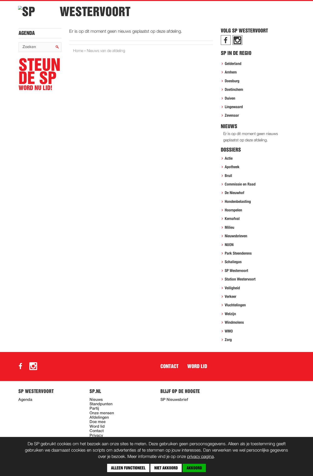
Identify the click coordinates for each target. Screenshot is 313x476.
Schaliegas (233, 262)
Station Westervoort (240, 279)
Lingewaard (234, 107)
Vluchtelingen (235, 305)
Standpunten (100, 404)
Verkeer (230, 297)
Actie (229, 158)
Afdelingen (99, 418)
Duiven (230, 98)
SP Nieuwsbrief (174, 400)
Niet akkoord (166, 468)
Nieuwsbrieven (236, 236)
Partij (94, 409)
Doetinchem (234, 90)
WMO (229, 331)
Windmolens (234, 322)
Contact (169, 366)
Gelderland (233, 64)
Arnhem (231, 72)
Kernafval (232, 219)
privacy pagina (200, 457)
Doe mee (97, 422)
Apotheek (232, 167)
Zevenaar (232, 115)
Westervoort (95, 12)
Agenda (27, 33)
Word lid (197, 366)
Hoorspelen (233, 210)
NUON (229, 245)
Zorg (228, 340)
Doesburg (232, 81)
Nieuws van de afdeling (106, 51)
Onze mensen (101, 413)
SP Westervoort (236, 271)
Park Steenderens (238, 253)
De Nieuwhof (234, 193)
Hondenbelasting (238, 202)
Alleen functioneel (128, 468)
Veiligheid (232, 288)
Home (78, 51)
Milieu (229, 227)
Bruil (228, 176)
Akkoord (194, 468)
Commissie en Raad (240, 184)
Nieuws (96, 400)
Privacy (96, 436)
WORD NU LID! (39, 74)
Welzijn (230, 314)
